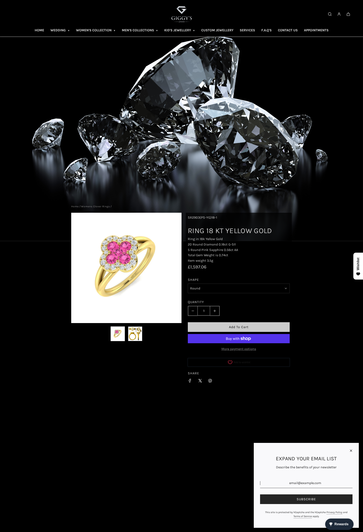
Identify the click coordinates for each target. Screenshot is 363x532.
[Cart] (348, 14)
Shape (193, 280)
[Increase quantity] (215, 311)
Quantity (196, 302)
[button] (76, 268)
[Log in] (339, 14)
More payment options (238, 349)
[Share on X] (200, 381)
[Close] (351, 450)
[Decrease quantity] (192, 311)
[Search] (329, 14)
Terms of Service (302, 516)
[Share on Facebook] (190, 381)
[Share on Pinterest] (210, 381)
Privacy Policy (334, 512)
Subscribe (306, 499)
